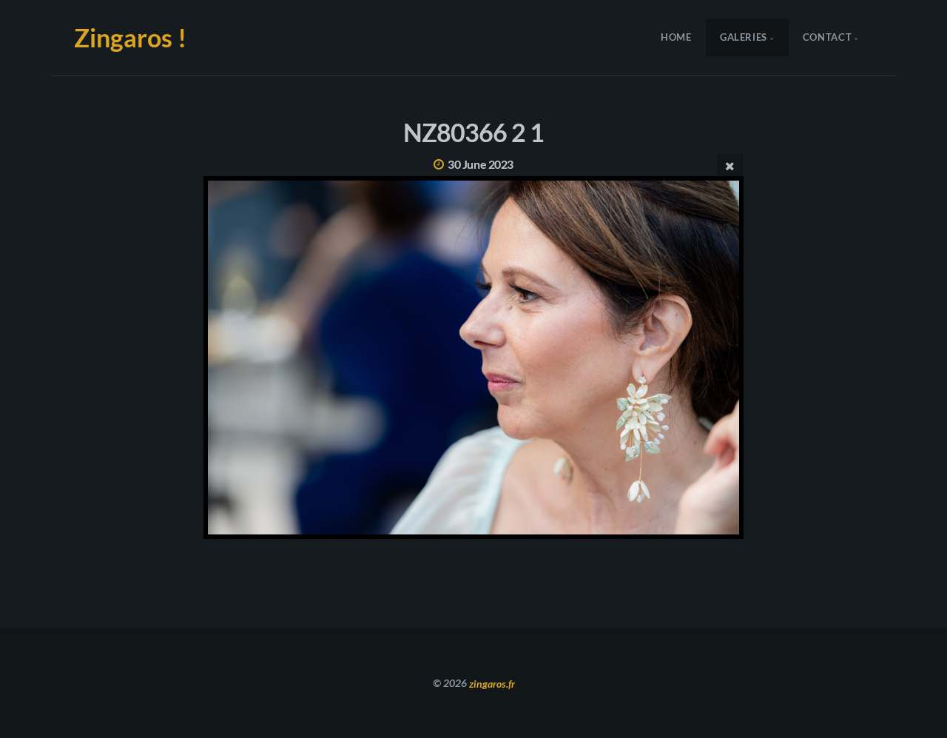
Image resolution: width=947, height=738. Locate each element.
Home (676, 38)
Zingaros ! (130, 37)
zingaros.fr (492, 683)
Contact (827, 38)
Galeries (743, 38)
